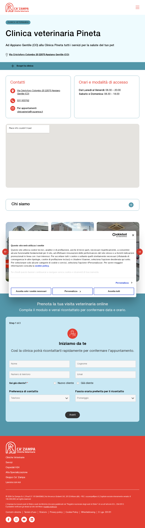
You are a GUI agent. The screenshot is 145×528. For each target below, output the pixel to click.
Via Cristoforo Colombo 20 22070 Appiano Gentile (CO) (38, 92)
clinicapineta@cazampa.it (30, 112)
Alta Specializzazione (16, 473)
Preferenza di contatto (23, 391)
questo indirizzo (50, 507)
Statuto (43, 512)
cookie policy (42, 266)
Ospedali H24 (12, 468)
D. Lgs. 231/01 (104, 512)
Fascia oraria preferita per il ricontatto (99, 391)
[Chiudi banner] (133, 235)
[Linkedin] (32, 519)
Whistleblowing (88, 512)
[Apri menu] (137, 7)
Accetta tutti (114, 291)
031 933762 (23, 101)
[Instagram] (16, 519)
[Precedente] (5, 252)
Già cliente (87, 383)
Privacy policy (56, 512)
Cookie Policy (72, 512)
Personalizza (122, 282)
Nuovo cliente (66, 383)
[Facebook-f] (8, 519)
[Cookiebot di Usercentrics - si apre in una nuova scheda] (114, 235)
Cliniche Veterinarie (15, 458)
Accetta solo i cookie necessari (31, 291)
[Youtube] (24, 519)
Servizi (9, 463)
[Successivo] (139, 252)
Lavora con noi (13, 482)
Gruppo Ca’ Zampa (15, 477)
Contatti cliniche (13, 512)
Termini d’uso (30, 512)
